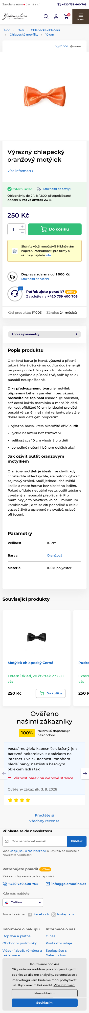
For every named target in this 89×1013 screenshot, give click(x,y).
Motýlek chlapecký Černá (30, 663)
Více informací (64, 985)
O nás (50, 936)
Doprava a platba (16, 936)
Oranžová (54, 555)
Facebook (41, 914)
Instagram (65, 914)
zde (48, 255)
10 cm (49, 34)
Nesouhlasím (44, 993)
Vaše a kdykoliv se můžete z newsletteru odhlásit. (40, 852)
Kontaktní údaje (59, 943)
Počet (13, 229)
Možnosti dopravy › (57, 189)
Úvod (6, 30)
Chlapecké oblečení (45, 30)
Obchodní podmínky (19, 943)
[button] (46, 16)
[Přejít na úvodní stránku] (14, 16)
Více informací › (20, 171)
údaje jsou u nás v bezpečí (28, 851)
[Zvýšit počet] (22, 227)
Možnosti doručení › (36, 279)
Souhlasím (44, 1002)
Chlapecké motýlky (24, 34)
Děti (21, 30)
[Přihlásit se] (56, 16)
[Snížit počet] (22, 232)
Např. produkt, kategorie (34, 43)
